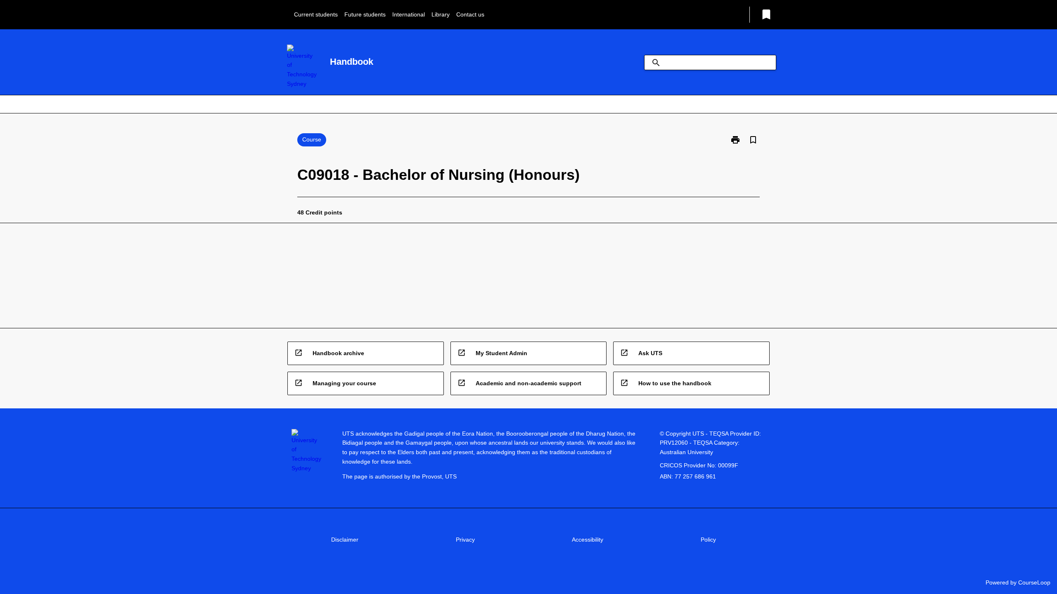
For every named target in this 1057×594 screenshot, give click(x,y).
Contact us (470, 14)
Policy (708, 539)
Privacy (465, 539)
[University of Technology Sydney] (302, 67)
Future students (365, 14)
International (408, 14)
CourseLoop (1034, 582)
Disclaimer (344, 539)
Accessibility (587, 539)
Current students (316, 14)
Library (440, 14)
